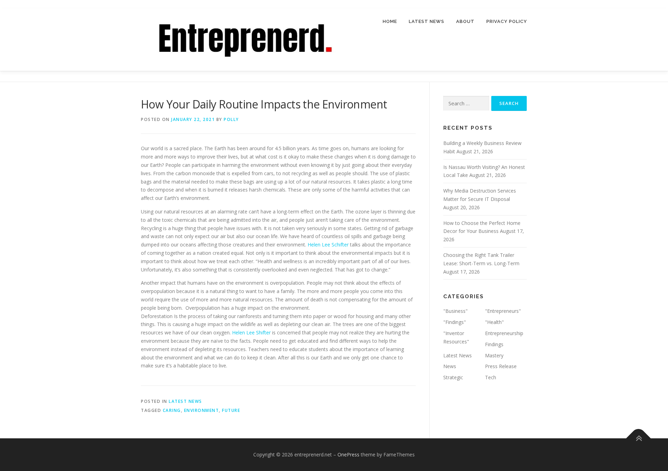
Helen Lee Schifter (328, 244)
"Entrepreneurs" (503, 311)
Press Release (501, 366)
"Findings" (454, 322)
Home (390, 21)
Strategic (453, 377)
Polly (231, 119)
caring (172, 410)
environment (201, 410)
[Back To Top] (638, 438)
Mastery (494, 355)
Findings (494, 344)
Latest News (426, 21)
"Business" (455, 311)
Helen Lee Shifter (251, 332)
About (465, 21)
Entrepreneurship (504, 333)
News (449, 366)
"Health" (494, 322)
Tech (490, 377)
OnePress (348, 454)
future (231, 410)
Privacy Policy (506, 21)
